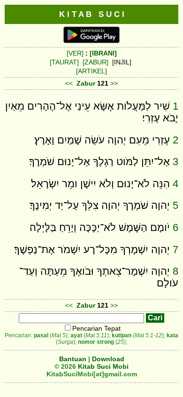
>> (114, 83)
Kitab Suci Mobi (103, 366)
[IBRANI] (103, 53)
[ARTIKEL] (91, 71)
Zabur (85, 83)
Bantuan (72, 359)
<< (69, 83)
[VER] (75, 53)
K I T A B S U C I (91, 14)
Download (108, 359)
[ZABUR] (95, 62)
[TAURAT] (64, 62)
